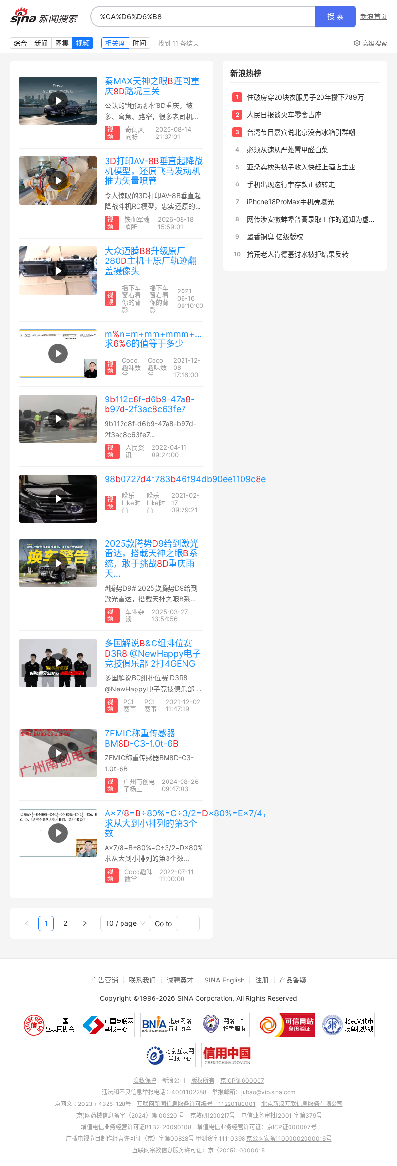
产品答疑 (292, 980)
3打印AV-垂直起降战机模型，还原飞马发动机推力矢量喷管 (154, 171)
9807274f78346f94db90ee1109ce (185, 479)
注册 (262, 980)
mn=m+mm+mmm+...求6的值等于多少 (153, 339)
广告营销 (104, 980)
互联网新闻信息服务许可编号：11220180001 (196, 1103)
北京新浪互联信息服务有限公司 (302, 1103)
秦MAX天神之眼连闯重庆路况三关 (152, 86)
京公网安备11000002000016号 (289, 1138)
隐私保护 (144, 1080)
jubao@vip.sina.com (268, 1092)
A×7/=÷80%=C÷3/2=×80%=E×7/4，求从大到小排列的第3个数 (188, 823)
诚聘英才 (180, 980)
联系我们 (142, 980)
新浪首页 (373, 16)
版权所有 (202, 1080)
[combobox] (203, 16)
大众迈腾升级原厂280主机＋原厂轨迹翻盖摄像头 (151, 261)
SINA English (224, 980)
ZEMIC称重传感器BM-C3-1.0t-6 (142, 738)
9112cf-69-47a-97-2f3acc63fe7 (150, 404)
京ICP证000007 (242, 1080)
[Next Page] (84, 923)
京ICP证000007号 (292, 1127)
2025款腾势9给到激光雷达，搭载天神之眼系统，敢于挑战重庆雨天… (151, 558)
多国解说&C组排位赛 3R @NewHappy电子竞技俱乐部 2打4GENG (153, 653)
